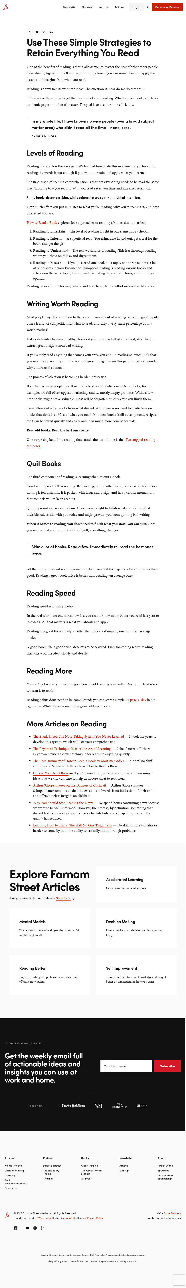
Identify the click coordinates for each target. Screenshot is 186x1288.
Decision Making (120, 921)
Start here (63, 898)
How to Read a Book (42, 222)
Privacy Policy (95, 1218)
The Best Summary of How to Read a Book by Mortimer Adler (79, 760)
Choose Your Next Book (50, 773)
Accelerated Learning (125, 879)
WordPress (44, 1218)
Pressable (70, 1218)
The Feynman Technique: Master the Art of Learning (72, 748)
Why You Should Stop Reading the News (63, 802)
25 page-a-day (136, 699)
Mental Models (32, 921)
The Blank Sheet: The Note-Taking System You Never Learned (78, 736)
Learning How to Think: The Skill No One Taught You (72, 825)
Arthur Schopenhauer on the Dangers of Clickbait (69, 785)
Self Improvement (121, 968)
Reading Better (32, 968)
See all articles (115, 890)
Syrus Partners (172, 1213)
